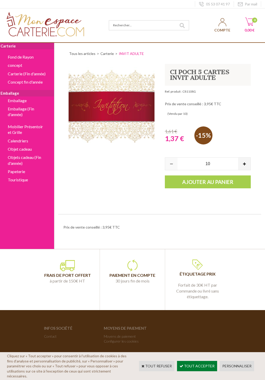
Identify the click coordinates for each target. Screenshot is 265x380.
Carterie (107, 53)
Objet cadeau (20, 149)
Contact (50, 336)
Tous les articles (82, 53)
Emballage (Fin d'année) (21, 111)
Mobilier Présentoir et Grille (25, 129)
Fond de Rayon (21, 56)
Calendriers (18, 140)
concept (15, 65)
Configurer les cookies (121, 341)
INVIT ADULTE (131, 53)
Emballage (17, 100)
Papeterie (16, 171)
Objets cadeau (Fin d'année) (24, 160)
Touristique (18, 179)
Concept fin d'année (25, 81)
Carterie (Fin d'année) (27, 73)
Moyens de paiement (120, 336)
